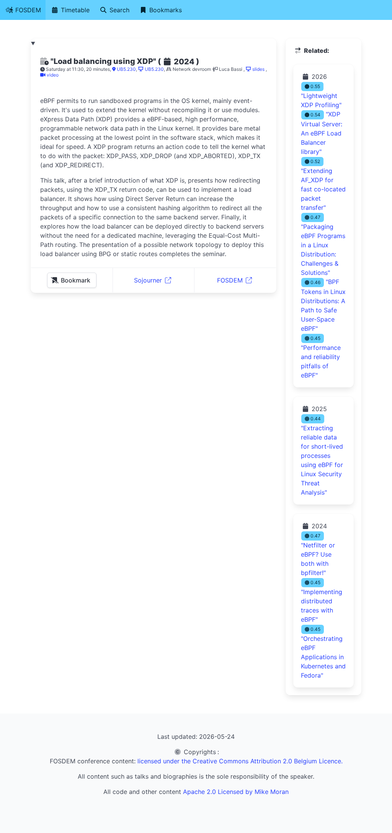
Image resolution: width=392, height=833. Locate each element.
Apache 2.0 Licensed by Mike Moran (236, 791)
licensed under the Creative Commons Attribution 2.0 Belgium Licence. (240, 761)
